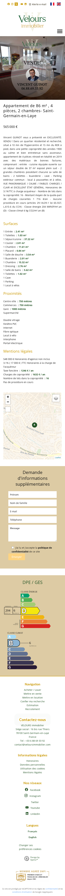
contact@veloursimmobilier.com (32, 744)
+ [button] (8, 397)
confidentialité (51, 888)
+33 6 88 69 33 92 (35, 740)
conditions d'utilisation (22, 892)
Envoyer (17, 557)
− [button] (8, 402)
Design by (35, 858)
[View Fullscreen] (7, 409)
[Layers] (56, 398)
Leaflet (58, 457)
